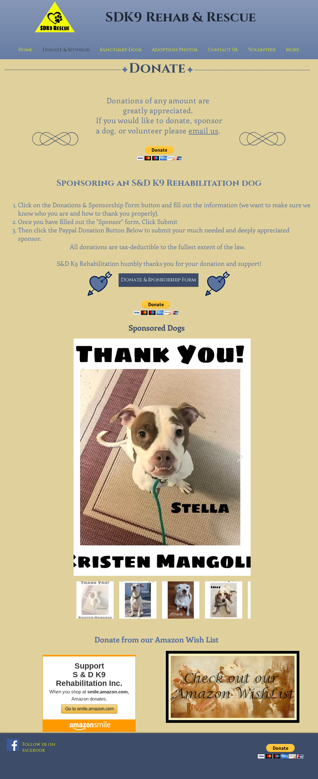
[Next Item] (239, 457)
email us (203, 130)
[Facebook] (13, 745)
